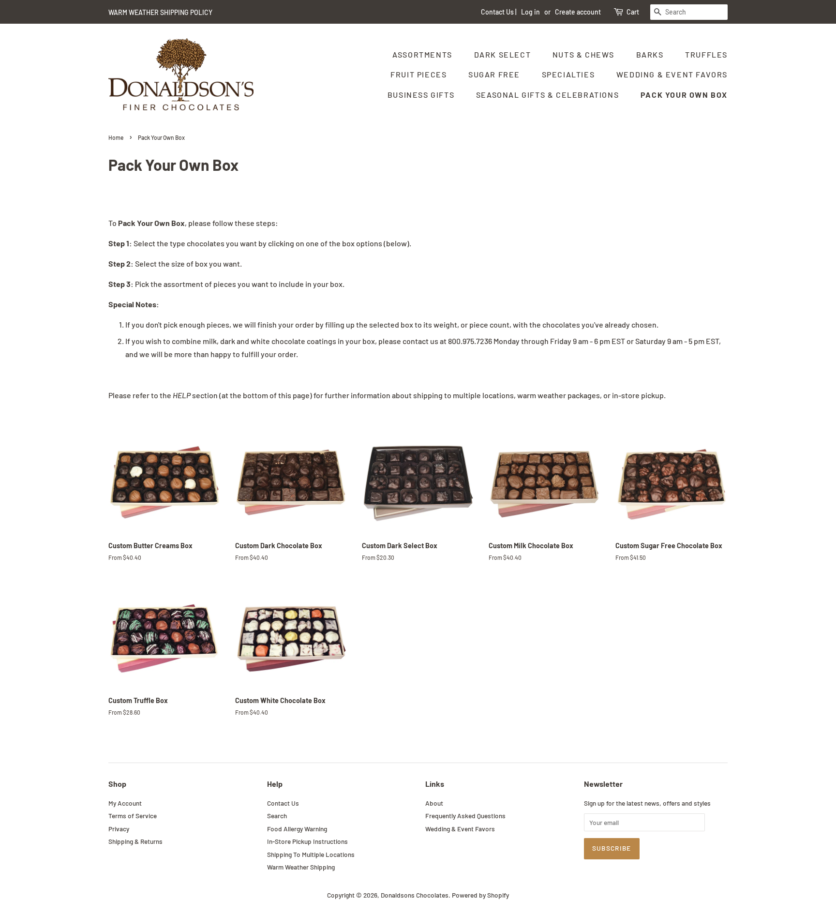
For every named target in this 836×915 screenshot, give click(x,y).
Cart (633, 12)
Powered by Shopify (480, 895)
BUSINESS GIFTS (421, 94)
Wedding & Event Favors (460, 829)
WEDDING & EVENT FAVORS (672, 74)
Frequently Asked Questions (465, 815)
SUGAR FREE (494, 74)
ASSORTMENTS (422, 54)
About (434, 803)
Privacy (118, 829)
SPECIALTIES (568, 74)
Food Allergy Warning (297, 829)
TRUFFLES (706, 54)
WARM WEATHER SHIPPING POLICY (160, 12)
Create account (578, 12)
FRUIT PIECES (418, 74)
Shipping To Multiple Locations (311, 854)
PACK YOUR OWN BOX (684, 94)
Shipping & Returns (135, 841)
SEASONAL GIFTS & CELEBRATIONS (547, 94)
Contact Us (497, 12)
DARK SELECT (502, 54)
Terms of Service (132, 815)
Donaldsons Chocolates (414, 895)
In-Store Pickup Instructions (307, 841)
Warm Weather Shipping (301, 867)
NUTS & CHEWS (583, 54)
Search (277, 815)
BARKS (650, 54)
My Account (125, 803)
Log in (530, 12)
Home (115, 137)
